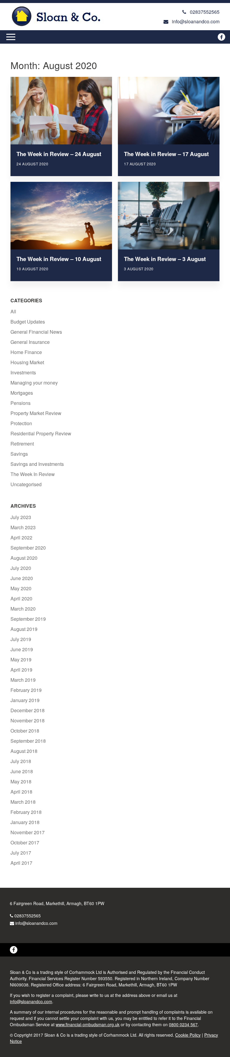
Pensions (20, 402)
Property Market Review (35, 413)
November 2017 (27, 832)
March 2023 (23, 527)
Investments (23, 372)
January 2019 (25, 700)
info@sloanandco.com (36, 923)
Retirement (22, 443)
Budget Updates (27, 321)
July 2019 (20, 639)
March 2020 (23, 608)
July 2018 (20, 761)
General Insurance (30, 341)
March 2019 (23, 679)
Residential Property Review (40, 433)
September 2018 (28, 740)
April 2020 (21, 598)
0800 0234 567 (183, 1024)
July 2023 (20, 517)
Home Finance (26, 352)
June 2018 (21, 771)
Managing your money (34, 382)
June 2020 (21, 578)
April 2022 (21, 537)
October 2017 (24, 842)
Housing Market (27, 362)
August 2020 (23, 557)
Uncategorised (26, 484)
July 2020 (20, 568)
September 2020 (28, 547)
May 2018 (20, 781)
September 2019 (28, 618)
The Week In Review (32, 474)
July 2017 (20, 852)
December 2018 (27, 710)
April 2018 (21, 791)
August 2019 (23, 629)
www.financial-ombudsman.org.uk (87, 1024)
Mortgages (21, 392)
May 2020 (20, 588)
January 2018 (25, 822)
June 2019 (21, 649)
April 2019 (21, 669)
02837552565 (27, 916)
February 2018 (26, 812)
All (13, 311)
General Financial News (36, 331)
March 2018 (23, 801)
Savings (19, 453)
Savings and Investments (37, 463)
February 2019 (26, 690)
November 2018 (27, 720)
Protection (21, 423)
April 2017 (21, 862)
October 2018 (24, 730)
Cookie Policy (188, 1035)
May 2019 (20, 659)
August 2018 (23, 751)
